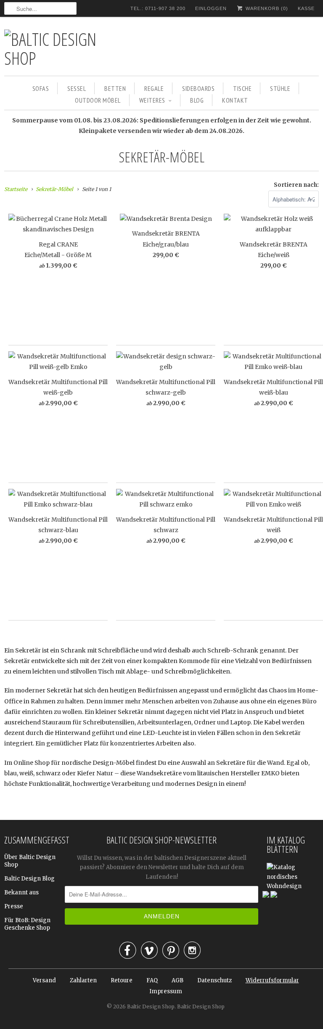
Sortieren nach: (296, 184)
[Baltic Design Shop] (63, 48)
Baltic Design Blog (29, 878)
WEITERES (152, 100)
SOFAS (40, 88)
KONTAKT (235, 100)
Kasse (306, 8)
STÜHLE (280, 88)
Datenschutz (214, 980)
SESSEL (76, 88)
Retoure (121, 980)
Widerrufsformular (272, 980)
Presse (13, 906)
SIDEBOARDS (198, 88)
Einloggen (211, 8)
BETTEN (115, 88)
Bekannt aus (21, 892)
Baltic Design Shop (151, 1006)
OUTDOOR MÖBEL (98, 100)
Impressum (165, 991)
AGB (177, 980)
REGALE (154, 88)
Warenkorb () (266, 8)
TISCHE (242, 88)
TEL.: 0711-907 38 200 (157, 8)
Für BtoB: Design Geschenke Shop (27, 924)
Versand (44, 980)
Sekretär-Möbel (161, 157)
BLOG (197, 100)
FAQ (152, 980)
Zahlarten (83, 980)
